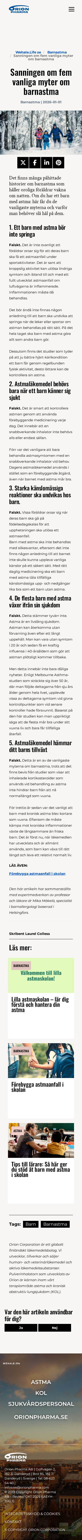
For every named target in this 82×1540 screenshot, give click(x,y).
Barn (31, 1224)
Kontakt (13, 1522)
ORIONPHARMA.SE (41, 1417)
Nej (54, 1328)
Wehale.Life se (28, 52)
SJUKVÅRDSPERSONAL (41, 1404)
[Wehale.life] (18, 9)
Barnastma (57, 52)
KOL (41, 1393)
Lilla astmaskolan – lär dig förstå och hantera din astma (40, 1004)
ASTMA (41, 1382)
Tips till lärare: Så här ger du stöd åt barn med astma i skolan (40, 1169)
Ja (21, 1328)
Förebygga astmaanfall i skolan (37, 1086)
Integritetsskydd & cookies (32, 1514)
